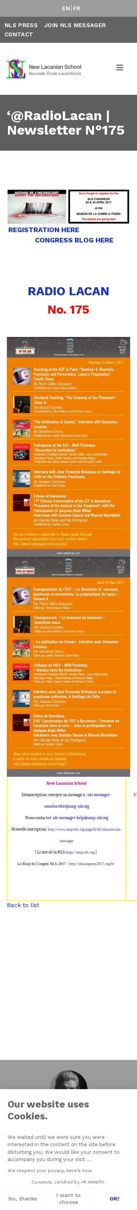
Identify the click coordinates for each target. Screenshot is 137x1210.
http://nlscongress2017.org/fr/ (92, 864)
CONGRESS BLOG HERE (74, 240)
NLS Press (21, 25)
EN (66, 8)
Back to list (23, 905)
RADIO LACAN (68, 291)
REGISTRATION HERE (44, 230)
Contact (19, 34)
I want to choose (68, 1198)
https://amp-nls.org (80, 852)
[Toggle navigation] (120, 68)
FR (77, 8)
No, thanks (22, 1198)
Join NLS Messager (75, 25)
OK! (114, 1198)
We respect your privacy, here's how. (50, 1170)
